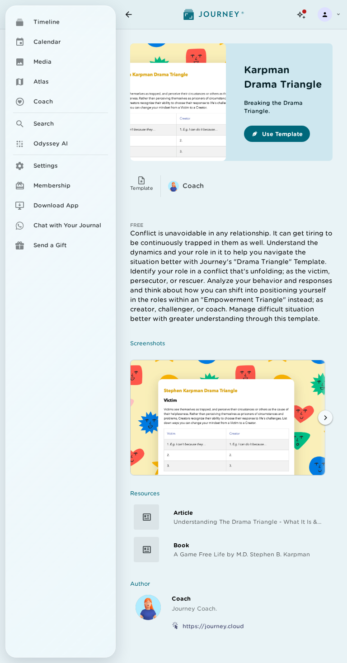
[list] (60, 132)
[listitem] (60, 166)
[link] (60, 22)
